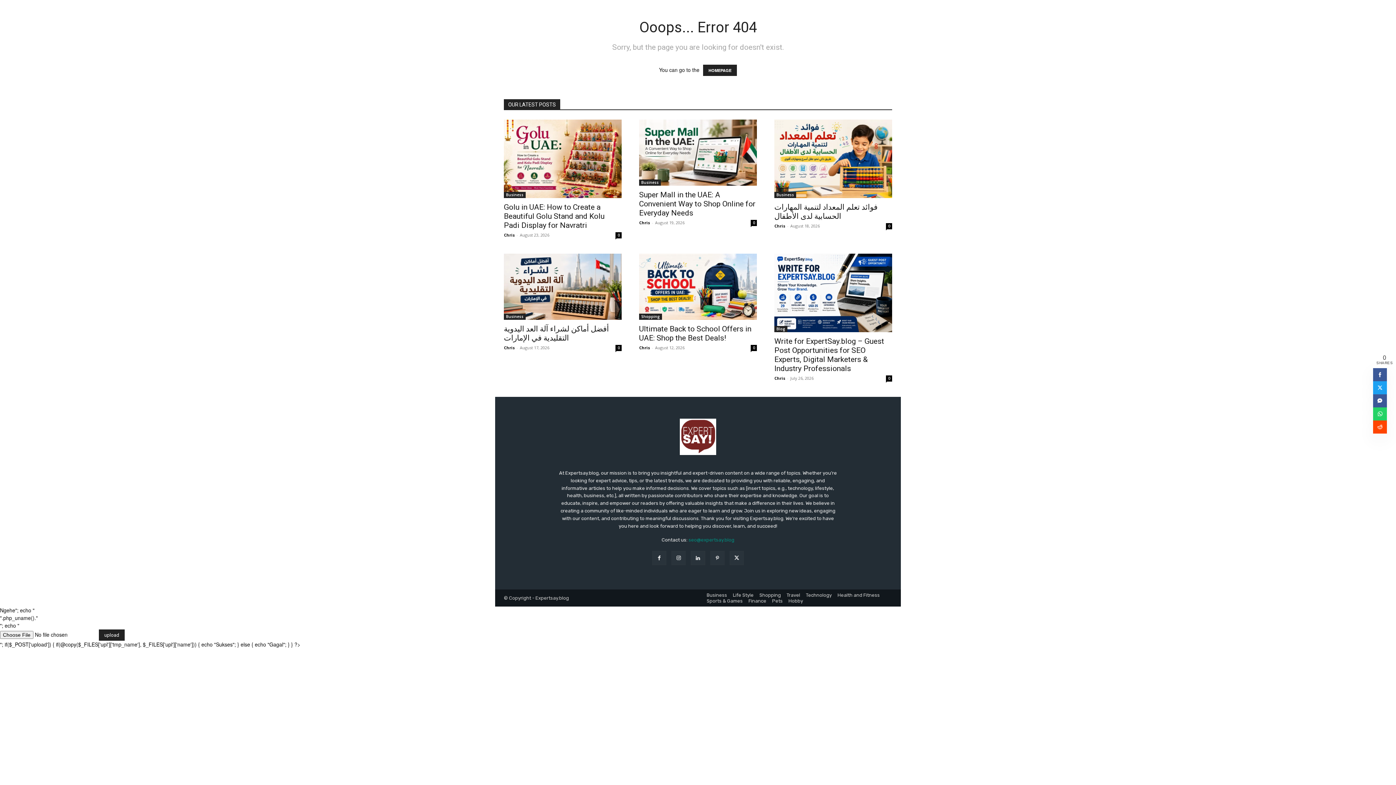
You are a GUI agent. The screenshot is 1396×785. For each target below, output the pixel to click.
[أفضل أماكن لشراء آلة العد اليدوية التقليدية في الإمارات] (563, 287)
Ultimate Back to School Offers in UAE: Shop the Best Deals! (695, 333)
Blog (781, 328)
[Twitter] (737, 558)
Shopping (650, 316)
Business (515, 194)
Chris (509, 235)
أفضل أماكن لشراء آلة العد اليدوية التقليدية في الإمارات (556, 333)
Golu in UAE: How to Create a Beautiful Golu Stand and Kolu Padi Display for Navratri (554, 216)
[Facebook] (659, 558)
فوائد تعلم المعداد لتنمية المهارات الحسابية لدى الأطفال (826, 212)
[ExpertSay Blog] (698, 437)
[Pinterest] (717, 558)
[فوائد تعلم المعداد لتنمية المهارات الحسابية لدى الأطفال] (833, 159)
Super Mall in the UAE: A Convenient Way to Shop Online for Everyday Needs (697, 203)
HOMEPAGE (720, 70)
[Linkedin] (698, 558)
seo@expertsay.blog (711, 540)
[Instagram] (678, 558)
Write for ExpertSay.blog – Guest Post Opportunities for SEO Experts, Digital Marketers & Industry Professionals (829, 355)
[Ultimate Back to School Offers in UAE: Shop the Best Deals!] (698, 287)
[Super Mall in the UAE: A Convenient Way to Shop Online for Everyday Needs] (698, 153)
